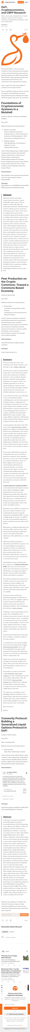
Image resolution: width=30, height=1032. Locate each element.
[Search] (27, 951)
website (16, 367)
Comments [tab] (5, 932)
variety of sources (17, 608)
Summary (7, 359)
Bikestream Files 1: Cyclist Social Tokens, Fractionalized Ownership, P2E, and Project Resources (11, 971)
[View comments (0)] (6, 29)
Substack (7, 1028)
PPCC (7, 694)
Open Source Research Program (15, 646)
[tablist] (8, 931)
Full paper (4, 183)
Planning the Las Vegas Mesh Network (9, 956)
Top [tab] (3, 951)
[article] (15, 960)
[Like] (2, 29)
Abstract (7, 195)
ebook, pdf (22, 367)
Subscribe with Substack (16, 1014)
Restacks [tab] (12, 932)
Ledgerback (4, 24)
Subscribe (20, 2)
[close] (25, 986)
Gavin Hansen (11, 979)
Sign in (26, 2)
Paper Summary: (6, 172)
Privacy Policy (20, 1021)
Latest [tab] (7, 951)
